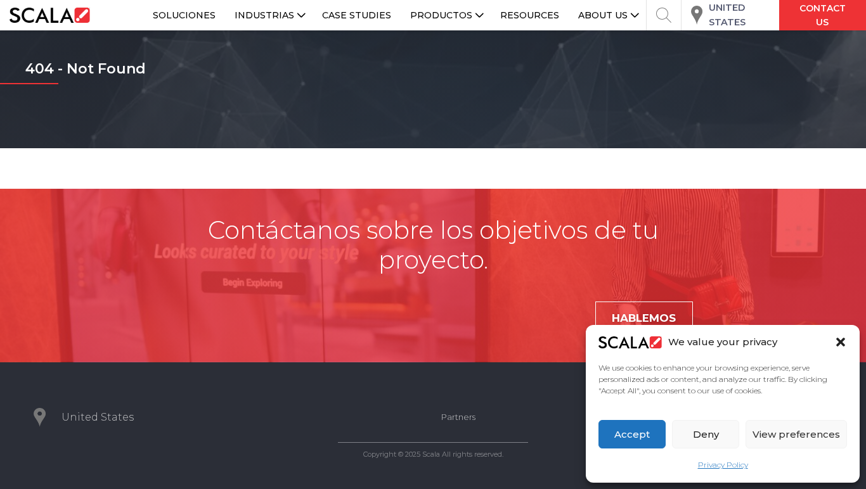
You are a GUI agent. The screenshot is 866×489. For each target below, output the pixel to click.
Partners (458, 417)
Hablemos (644, 318)
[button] (840, 342)
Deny (706, 434)
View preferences (796, 434)
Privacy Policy (723, 464)
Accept (632, 434)
